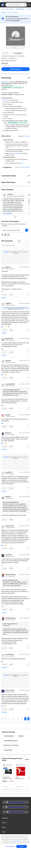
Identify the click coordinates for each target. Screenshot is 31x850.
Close (21, 846)
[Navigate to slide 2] (16, 47)
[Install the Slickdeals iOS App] (15, 812)
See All (27, 759)
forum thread (16, 153)
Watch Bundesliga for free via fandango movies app (20, 777)
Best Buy (5, 786)
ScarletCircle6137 (25, 167)
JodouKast (8, 554)
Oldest (19, 241)
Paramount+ (4, 82)
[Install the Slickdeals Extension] (15, 802)
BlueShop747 (9, 338)
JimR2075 (10, 194)
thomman (8, 360)
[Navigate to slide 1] (15, 47)
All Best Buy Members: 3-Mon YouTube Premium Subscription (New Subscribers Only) (8, 777)
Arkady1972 (8, 472)
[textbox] (13, 230)
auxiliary (7, 414)
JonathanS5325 (10, 384)
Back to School (9, 9)
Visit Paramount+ (15, 69)
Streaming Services (10, 740)
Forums (9, 12)
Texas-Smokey (9, 690)
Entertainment (9, 736)
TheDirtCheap (9, 526)
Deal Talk (15, 12)
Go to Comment (7, 213)
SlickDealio (27, 136)
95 (5, 53)
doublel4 (8, 496)
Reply (11, 294)
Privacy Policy (15, 841)
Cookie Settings (9, 846)
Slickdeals (3, 12)
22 (18, 789)
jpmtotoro (8, 267)
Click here (6, 100)
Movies (21, 736)
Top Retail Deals (20, 9)
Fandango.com (19, 786)
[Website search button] (25, 5)
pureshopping (9, 654)
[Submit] (3, 245)
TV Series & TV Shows (10, 745)
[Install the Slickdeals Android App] (15, 807)
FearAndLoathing (10, 574)
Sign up (6, 251)
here (21, 163)
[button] (8, 53)
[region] (15, 842)
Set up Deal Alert (15, 20)
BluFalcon (8, 433)
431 (5, 789)
